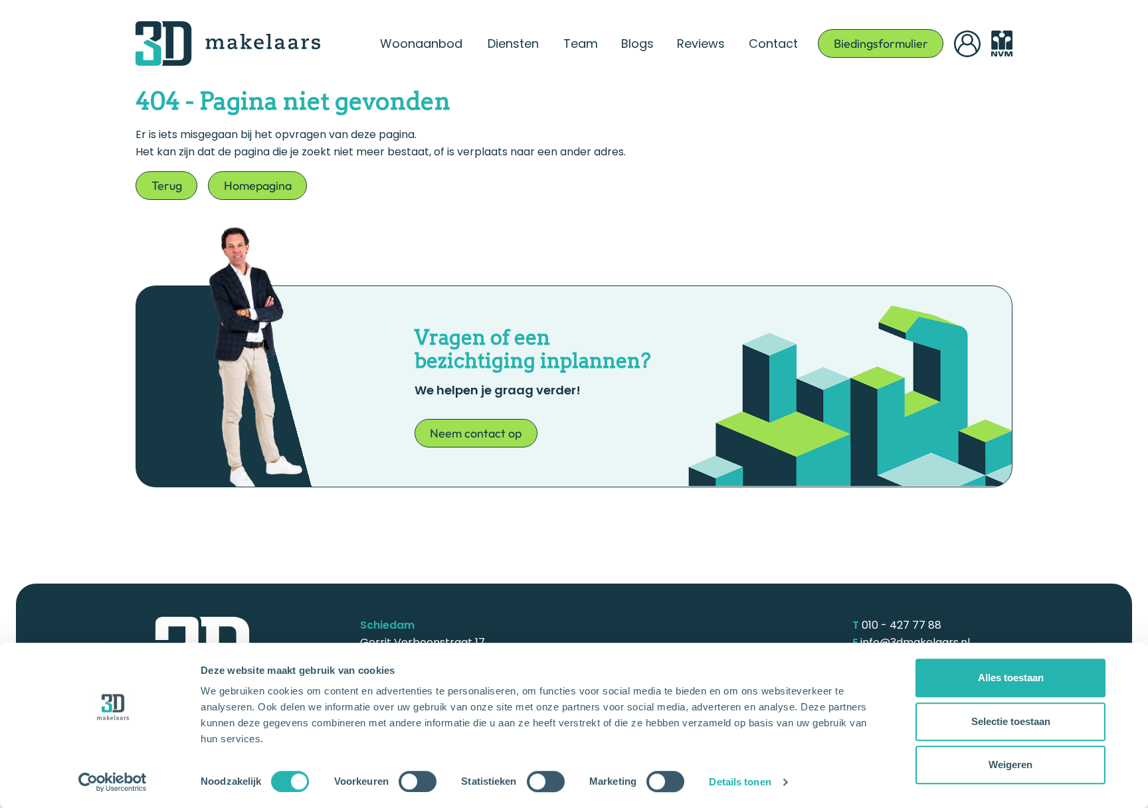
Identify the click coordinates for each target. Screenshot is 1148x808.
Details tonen (740, 781)
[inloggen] (967, 44)
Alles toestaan (1011, 677)
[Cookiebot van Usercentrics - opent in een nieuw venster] (112, 782)
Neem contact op (476, 433)
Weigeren (1010, 764)
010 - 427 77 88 (901, 625)
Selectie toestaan (1010, 721)
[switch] (417, 781)
